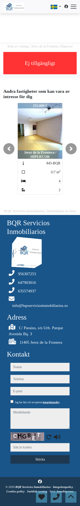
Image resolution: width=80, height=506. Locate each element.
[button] (8, 148)
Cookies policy (15, 491)
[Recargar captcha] (49, 436)
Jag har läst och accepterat (37, 402)
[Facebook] (66, 6)
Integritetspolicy (63, 487)
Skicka (40, 459)
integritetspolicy (51, 402)
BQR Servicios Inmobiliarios (33, 487)
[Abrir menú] (73, 7)
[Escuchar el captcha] (57, 436)
